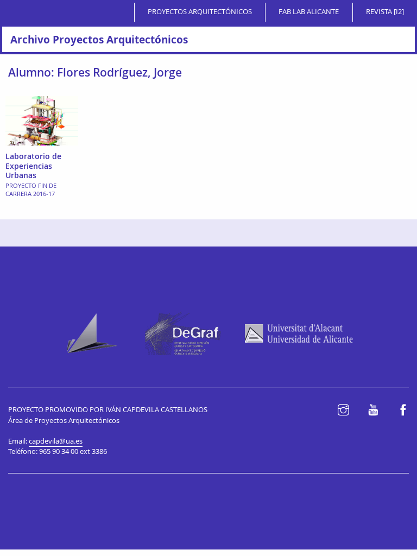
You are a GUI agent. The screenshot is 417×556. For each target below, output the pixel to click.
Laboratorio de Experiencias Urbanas (33, 165)
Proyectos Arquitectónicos (200, 11)
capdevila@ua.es (56, 441)
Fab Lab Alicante (309, 11)
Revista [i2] (385, 11)
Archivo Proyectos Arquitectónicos (99, 39)
